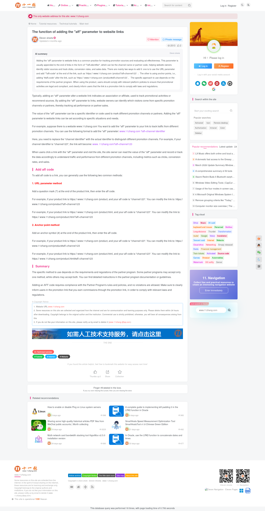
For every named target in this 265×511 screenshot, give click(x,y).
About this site (132, 487)
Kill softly (209, 262)
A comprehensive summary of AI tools (213, 170)
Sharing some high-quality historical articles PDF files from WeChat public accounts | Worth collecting (76, 423)
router (195, 235)
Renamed (219, 227)
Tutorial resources (48, 23)
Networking (211, 244)
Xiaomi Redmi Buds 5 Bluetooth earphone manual (219, 176)
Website (220, 240)
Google (204, 235)
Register (232, 5)
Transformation (224, 231)
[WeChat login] (204, 83)
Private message (173, 39)
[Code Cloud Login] (217, 83)
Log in (223, 5)
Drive (195, 222)
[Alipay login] (223, 83)
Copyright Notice (90, 487)
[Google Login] (213, 89)
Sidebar (198, 133)
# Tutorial (38, 356)
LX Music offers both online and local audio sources (220, 153)
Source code (223, 253)
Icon (208, 122)
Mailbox (228, 227)
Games (196, 257)
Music (203, 222)
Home (33, 23)
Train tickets (198, 253)
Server (219, 262)
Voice (212, 235)
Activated (199, 122)
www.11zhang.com (56, 306)
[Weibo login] (210, 83)
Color (222, 127)
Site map (120, 487)
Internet (210, 240)
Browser (206, 257)
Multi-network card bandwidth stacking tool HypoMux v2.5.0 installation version (76, 437)
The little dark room (107, 487)
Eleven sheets (46, 37)
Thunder (212, 231)
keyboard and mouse (202, 227)
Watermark (198, 262)
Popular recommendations (205, 146)
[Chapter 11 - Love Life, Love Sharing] (26, 480)
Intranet (213, 127)
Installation (222, 235)
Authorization (200, 127)
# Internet (51, 356)
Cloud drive (198, 244)
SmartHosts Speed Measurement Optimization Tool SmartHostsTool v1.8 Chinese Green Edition (150, 423)
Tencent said (199, 240)
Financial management (211, 248)
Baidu (195, 248)
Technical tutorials (68, 23)
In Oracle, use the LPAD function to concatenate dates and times (153, 437)
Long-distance (199, 231)
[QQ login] (197, 83)
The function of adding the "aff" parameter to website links (78, 31)
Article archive (75, 487)
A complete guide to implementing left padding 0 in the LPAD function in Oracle (151, 408)
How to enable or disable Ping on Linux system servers (74, 407)
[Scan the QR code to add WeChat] (259, 252)
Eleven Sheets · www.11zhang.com (103, 493)
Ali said (211, 222)
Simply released (225, 244)
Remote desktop (221, 122)
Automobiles (217, 257)
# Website (64, 356)
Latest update (226, 146)
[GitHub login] (229, 83)
